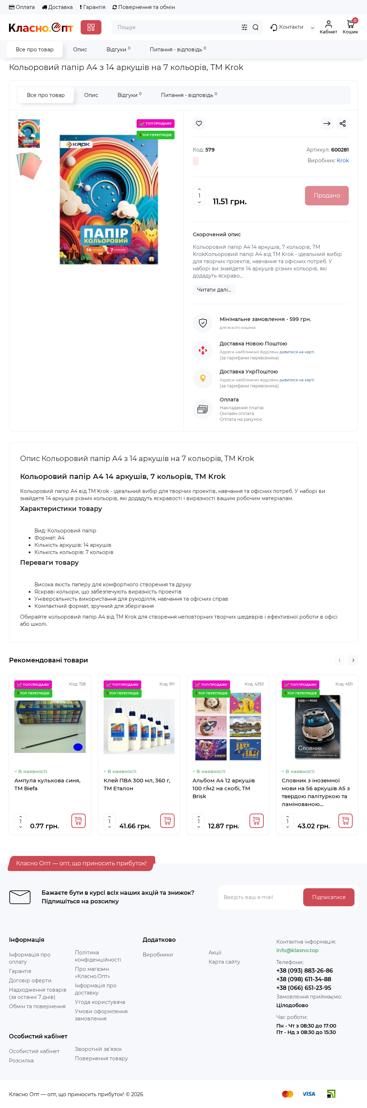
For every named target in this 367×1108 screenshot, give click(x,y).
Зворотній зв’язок (98, 1049)
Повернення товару (101, 1058)
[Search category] (244, 27)
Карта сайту (224, 962)
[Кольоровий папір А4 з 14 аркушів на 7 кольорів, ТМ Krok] (29, 133)
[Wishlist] (199, 123)
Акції (215, 952)
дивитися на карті (297, 352)
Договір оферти (30, 980)
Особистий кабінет (34, 1051)
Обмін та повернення (37, 1006)
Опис (80, 49)
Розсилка (21, 1060)
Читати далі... (214, 290)
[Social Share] (343, 123)
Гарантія (93, 7)
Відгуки (118, 49)
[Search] (255, 27)
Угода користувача (100, 1002)
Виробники (158, 954)
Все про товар (35, 49)
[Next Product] (327, 123)
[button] (339, 660)
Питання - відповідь (178, 49)
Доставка (60, 7)
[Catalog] (91, 27)
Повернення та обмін (146, 7)
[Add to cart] (78, 821)
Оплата (24, 7)
